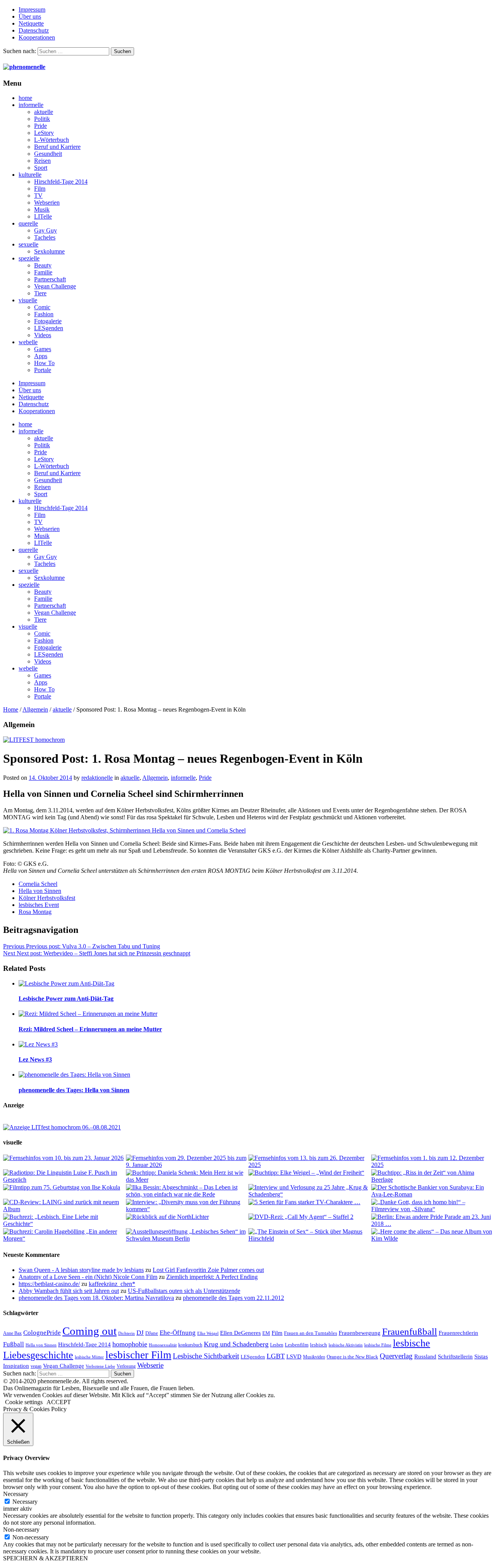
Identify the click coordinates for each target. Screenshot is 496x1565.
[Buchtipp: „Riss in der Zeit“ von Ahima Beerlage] (432, 1176)
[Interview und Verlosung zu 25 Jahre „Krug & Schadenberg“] (309, 1191)
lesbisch (318, 1345)
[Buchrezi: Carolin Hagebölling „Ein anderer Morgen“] (64, 1235)
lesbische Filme (377, 1345)
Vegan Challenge (55, 286)
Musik (42, 209)
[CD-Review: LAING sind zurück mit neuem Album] (64, 1206)
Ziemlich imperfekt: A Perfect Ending (212, 1277)
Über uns (30, 16)
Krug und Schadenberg (236, 1344)
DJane (151, 1333)
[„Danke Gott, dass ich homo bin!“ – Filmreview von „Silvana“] (432, 1206)
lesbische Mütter (89, 1357)
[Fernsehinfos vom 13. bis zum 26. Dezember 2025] (309, 1162)
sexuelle (28, 244)
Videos (42, 335)
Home (10, 709)
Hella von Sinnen (40, 891)
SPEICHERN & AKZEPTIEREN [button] (45, 1558)
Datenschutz (34, 30)
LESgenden (48, 328)
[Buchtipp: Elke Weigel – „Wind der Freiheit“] (309, 1172)
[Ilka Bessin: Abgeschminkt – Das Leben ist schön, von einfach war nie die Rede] (187, 1191)
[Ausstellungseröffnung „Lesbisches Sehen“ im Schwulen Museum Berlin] (187, 1235)
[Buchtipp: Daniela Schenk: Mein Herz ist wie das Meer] (187, 1176)
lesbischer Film (138, 1355)
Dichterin (126, 1333)
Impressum (32, 9)
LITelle (43, 216)
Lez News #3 (35, 1059)
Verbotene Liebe (100, 1366)
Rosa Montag (35, 911)
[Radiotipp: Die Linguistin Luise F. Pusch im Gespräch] (64, 1176)
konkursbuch (190, 1345)
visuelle (28, 300)
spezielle (29, 258)
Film (39, 188)
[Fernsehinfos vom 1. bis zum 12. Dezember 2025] (432, 1162)
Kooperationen (37, 37)
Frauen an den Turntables (310, 1333)
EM (266, 1333)
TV (38, 195)
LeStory (44, 132)
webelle (28, 342)
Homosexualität (163, 1345)
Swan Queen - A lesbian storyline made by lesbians (81, 1270)
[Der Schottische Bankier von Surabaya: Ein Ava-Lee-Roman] (432, 1191)
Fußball (13, 1344)
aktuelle (43, 112)
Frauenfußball (409, 1331)
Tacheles (44, 237)
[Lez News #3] (256, 1044)
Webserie (150, 1365)
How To (44, 363)
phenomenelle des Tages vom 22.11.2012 (233, 1297)
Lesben (276, 1345)
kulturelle (30, 174)
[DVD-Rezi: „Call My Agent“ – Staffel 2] (309, 1216)
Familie (43, 272)
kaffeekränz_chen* (112, 1284)
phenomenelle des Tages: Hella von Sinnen (74, 1090)
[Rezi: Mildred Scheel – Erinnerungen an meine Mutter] (256, 1013)
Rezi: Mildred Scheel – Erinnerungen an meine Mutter (90, 1029)
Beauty (43, 265)
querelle (28, 223)
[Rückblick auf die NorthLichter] (187, 1216)
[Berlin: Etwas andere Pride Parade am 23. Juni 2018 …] (432, 1220)
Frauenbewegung (360, 1333)
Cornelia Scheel (38, 884)
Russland (425, 1356)
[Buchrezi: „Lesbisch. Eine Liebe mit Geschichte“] (64, 1220)
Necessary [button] (15, 1494)
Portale (42, 370)
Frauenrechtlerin (458, 1332)
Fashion (43, 314)
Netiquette (31, 23)
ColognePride (42, 1332)
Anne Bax (12, 1333)
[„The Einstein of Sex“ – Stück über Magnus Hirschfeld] (309, 1235)
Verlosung (126, 1366)
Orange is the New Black (352, 1357)
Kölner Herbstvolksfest (47, 898)
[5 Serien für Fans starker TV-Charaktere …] (309, 1202)
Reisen (42, 160)
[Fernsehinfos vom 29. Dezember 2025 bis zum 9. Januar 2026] (187, 1162)
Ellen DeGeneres (240, 1333)
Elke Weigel (208, 1333)
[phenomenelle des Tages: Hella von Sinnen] (256, 1074)
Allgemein (35, 709)
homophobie (129, 1344)
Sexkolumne (49, 251)
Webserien (47, 202)
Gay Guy (45, 230)
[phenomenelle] (24, 67)
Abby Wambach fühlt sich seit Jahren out (69, 1291)
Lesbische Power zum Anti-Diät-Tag (66, 998)
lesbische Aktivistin (346, 1345)
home (25, 98)
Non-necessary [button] (21, 1529)
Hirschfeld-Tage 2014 (61, 181)
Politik (42, 118)
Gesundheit (48, 153)
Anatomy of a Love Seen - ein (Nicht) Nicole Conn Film (88, 1277)
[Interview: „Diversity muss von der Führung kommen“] (187, 1206)
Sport (40, 167)
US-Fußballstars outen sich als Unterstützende (184, 1291)
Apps (40, 356)
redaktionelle (97, 777)
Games (42, 349)
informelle (31, 105)
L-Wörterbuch (51, 139)
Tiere (40, 293)
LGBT (276, 1356)
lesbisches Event (39, 904)
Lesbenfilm (296, 1345)
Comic (42, 307)
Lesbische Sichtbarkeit (206, 1356)
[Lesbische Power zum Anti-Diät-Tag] (256, 983)
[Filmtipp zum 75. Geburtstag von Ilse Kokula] (64, 1187)
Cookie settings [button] (24, 1402)
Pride (40, 125)
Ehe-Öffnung (178, 1332)
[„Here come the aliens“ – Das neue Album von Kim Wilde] (432, 1235)
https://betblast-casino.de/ (49, 1284)
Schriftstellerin (455, 1356)
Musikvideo (314, 1357)
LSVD (293, 1356)
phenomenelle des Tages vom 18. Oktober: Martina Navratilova (96, 1297)
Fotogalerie (48, 321)
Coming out (89, 1331)
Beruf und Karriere (57, 146)
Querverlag (396, 1356)
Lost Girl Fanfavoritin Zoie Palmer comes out (208, 1270)
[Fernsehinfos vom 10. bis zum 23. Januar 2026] (64, 1158)
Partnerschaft (50, 279)
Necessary (25, 1501)
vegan (36, 1366)
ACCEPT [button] (58, 1402)
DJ (140, 1332)
